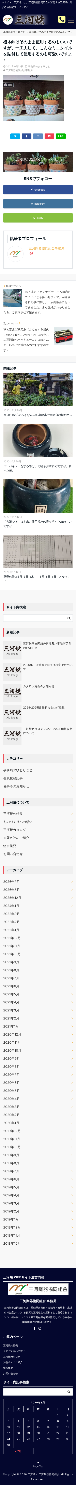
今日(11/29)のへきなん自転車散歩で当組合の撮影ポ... (37, 414)
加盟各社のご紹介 (16, 838)
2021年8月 (11, 970)
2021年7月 (11, 978)
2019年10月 (12, 1147)
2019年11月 (11, 1139)
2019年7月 (11, 1171)
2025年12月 (12, 898)
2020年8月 (11, 1067)
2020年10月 (12, 1050)
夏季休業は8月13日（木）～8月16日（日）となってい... (36, 579)
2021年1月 (11, 1026)
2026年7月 (11, 882)
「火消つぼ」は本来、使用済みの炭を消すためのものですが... (37, 524)
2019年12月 (12, 1131)
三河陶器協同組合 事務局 (38, 1301)
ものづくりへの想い (17, 822)
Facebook (39, 189)
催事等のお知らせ (16, 786)
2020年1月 (11, 1123)
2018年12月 (12, 1227)
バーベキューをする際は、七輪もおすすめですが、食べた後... (37, 468)
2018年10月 (12, 1243)
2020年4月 (11, 1099)
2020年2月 (11, 1115)
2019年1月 (11, 1219)
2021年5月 (11, 994)
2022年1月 (11, 930)
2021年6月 (11, 986)
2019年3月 (11, 1203)
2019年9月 (11, 1155)
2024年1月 (11, 906)
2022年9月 (11, 914)
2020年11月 (12, 1042)
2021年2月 (11, 1018)
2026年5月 (11, 890)
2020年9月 (11, 1058)
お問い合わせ (13, 854)
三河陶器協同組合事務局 (19, 70)
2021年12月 (12, 938)
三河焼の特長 (13, 814)
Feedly (39, 217)
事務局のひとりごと (39, 66)
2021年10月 (12, 954)
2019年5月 (11, 1187)
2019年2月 (11, 1211)
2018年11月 (11, 1235)
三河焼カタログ (14, 830)
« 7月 (18, 1451)
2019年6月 (11, 1179)
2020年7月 (11, 1075)
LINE (60, 136)
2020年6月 (11, 1083)
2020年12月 (12, 1034)
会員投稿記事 (13, 778)
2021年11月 (11, 946)
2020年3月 (11, 1107)
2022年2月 (11, 922)
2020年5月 (11, 1091)
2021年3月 (11, 1010)
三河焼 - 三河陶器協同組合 (44, 1474)
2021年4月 (11, 1002)
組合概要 (9, 846)
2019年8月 (11, 1163)
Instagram (39, 203)
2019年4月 (11, 1195)
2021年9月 (11, 962)
